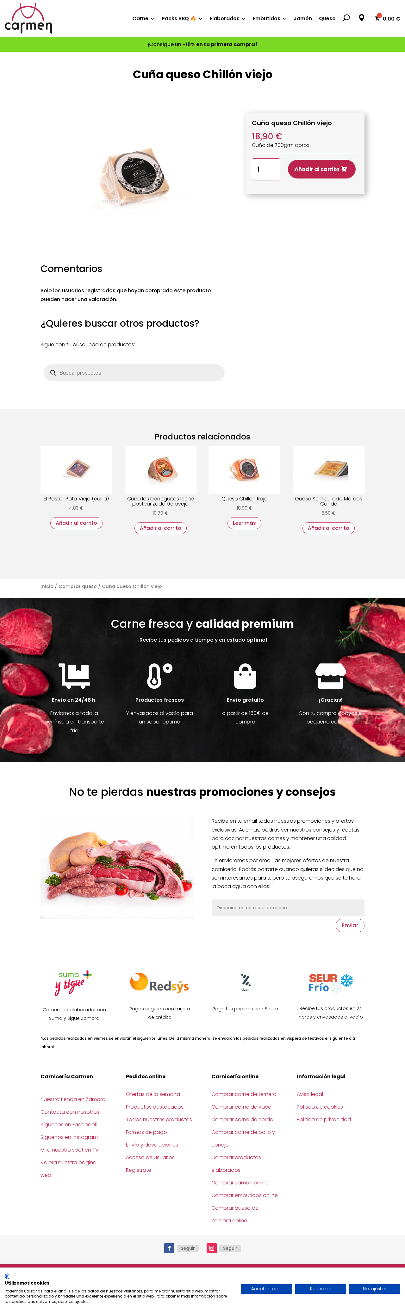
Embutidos (266, 18)
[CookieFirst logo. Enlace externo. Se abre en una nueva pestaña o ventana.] (7, 1276)
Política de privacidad (324, 1119)
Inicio (46, 586)
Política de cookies (320, 1106)
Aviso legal (310, 1094)
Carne (140, 18)
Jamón (303, 18)
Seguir (188, 1248)
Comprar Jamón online (240, 1182)
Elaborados (225, 18)
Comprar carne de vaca (241, 1106)
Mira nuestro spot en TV (69, 1149)
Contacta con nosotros (69, 1112)
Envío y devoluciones (152, 1144)
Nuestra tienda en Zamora (72, 1099)
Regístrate (138, 1170)
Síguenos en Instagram (69, 1137)
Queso (327, 18)
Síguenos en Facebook (68, 1124)
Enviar (350, 925)
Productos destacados (155, 1106)
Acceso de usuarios (150, 1157)
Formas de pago (146, 1132)
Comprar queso (78, 586)
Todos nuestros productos (159, 1119)
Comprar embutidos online (244, 1195)
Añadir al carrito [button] (76, 523)
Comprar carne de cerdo (242, 1119)
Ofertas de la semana (153, 1094)
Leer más (244, 523)
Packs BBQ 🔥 (179, 18)
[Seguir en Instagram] (212, 1248)
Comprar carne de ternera (244, 1094)
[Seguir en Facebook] (169, 1248)
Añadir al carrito (317, 169)
